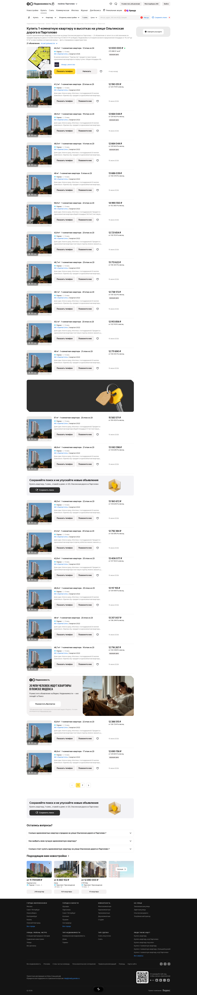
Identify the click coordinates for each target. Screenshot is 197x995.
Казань (29, 920)
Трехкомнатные (104, 913)
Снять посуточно (104, 936)
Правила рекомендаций (107, 964)
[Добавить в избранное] (101, 71)
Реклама (47, 964)
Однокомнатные (104, 910)
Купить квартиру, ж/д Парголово (146, 939)
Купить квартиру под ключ (144, 942)
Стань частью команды (61, 964)
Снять (100, 939)
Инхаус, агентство (68, 64)
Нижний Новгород (33, 923)
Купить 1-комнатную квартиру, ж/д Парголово (151, 952)
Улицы (29, 942)
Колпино (65, 916)
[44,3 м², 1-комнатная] (40, 64)
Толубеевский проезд (142, 916)
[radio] (82, 785)
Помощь (122, 964)
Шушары (65, 906)
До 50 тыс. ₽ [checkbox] (51, 399)
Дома (64, 939)
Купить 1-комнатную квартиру (145, 946)
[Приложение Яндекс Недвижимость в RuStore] (168, 980)
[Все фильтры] (29, 17)
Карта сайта (132, 964)
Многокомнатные (104, 906)
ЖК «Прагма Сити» (61, 54)
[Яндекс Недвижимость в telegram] (169, 964)
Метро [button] (146, 18)
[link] (166, 4)
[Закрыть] (169, 17)
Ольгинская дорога (141, 913)
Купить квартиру (140, 936)
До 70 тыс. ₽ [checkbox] (66, 399)
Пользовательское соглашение (84, 964)
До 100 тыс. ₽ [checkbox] (82, 399)
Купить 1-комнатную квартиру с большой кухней (152, 949)
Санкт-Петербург (33, 910)
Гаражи (65, 942)
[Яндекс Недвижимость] (41, 3)
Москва (29, 906)
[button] (116, 4)
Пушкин (65, 920)
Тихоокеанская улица (142, 906)
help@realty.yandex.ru (72, 978)
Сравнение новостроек (35, 939)
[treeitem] (33, 10)
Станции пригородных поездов (38, 936)
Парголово (66, 910)
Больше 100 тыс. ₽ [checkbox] (39, 406)
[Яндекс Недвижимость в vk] (161, 964)
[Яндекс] (166, 990)
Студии (101, 920)
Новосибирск (32, 913)
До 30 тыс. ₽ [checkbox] (36, 399)
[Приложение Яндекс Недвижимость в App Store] (156, 980)
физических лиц (46, 711)
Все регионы (31, 946)
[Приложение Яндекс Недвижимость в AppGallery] (164, 980)
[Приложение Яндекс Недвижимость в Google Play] (160, 980)
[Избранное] (111, 4)
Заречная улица (140, 910)
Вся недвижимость (34, 964)
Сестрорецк (66, 923)
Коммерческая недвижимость (73, 936)
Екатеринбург (32, 916)
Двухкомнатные (104, 916)
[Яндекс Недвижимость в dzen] (165, 964)
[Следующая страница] (88, 785)
